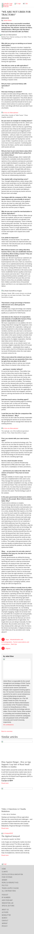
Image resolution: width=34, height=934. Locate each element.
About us (5, 910)
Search (4, 918)
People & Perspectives (10, 883)
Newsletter (6, 915)
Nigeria (8, 648)
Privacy (5, 926)
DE (23, 4)
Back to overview (6, 731)
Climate (5, 872)
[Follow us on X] (18, 3)
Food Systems (7, 877)
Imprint (5, 923)
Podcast (5, 895)
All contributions (8, 724)
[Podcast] (5, 6)
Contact (5, 920)
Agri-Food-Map (7, 900)
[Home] (4, 864)
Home (4, 869)
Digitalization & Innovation (12, 874)
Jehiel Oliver (8, 20)
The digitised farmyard (10, 836)
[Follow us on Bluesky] (7, 5)
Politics (5, 885)
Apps (7, 639)
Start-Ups (14, 644)
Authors (5, 912)
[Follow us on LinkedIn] (7, 3)
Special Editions (8, 906)
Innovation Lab (7, 903)
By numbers (6, 897)
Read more (5, 783)
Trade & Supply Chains (10, 888)
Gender (4, 880)
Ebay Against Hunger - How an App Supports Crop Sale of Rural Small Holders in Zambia (16, 764)
